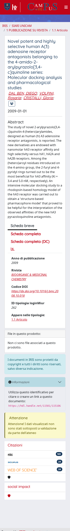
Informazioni (20, 382)
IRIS (5, 26)
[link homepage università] (42, 7)
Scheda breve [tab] (22, 225)
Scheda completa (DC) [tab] (30, 241)
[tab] (13, 249)
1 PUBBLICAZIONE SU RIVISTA (27, 30)
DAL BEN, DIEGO (22, 93)
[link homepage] (11, 7)
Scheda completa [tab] (26, 233)
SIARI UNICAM (22, 26)
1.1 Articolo (60, 30)
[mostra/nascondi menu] (66, 7)
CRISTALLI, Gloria (38, 97)
